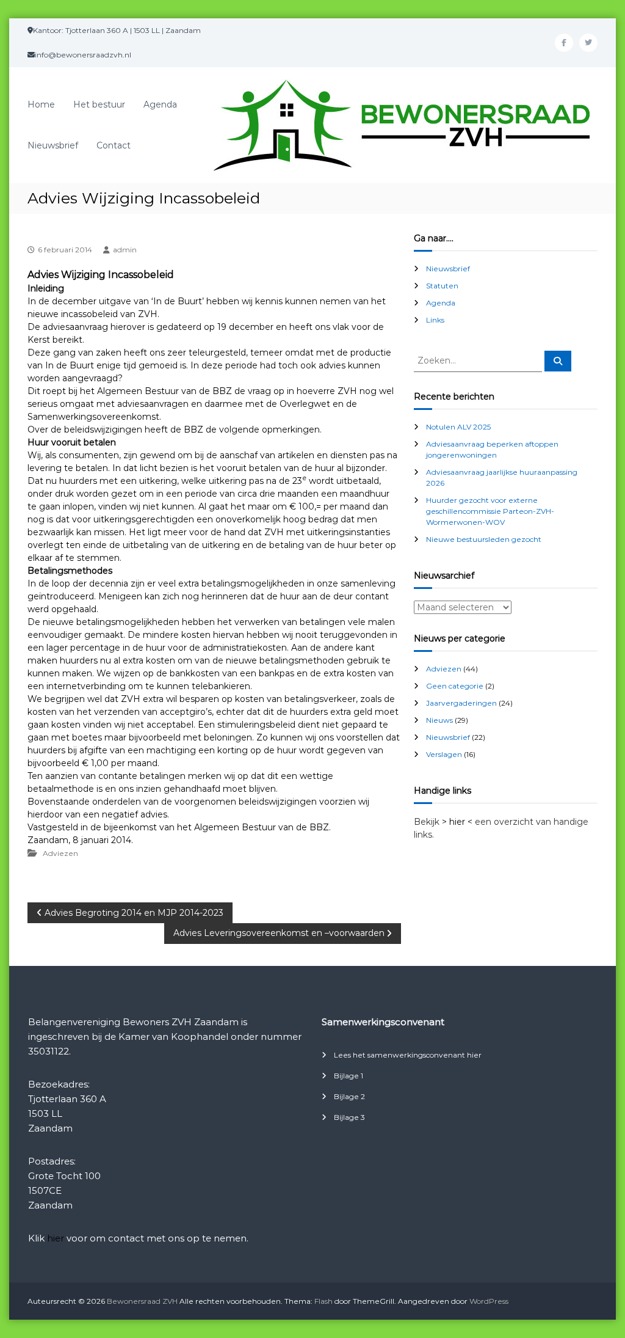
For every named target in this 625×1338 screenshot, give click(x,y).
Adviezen (60, 853)
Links (435, 319)
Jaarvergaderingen (461, 702)
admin (125, 249)
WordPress (488, 1301)
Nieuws (439, 720)
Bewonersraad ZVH (142, 1301)
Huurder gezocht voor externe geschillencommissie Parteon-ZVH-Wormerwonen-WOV (490, 511)
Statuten (442, 285)
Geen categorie (454, 685)
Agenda (160, 104)
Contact (113, 145)
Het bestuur (99, 104)
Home (41, 104)
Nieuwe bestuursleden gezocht (483, 539)
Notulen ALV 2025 (458, 426)
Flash (323, 1301)
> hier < (457, 821)
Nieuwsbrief (52, 145)
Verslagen (444, 754)
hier (55, 1238)
